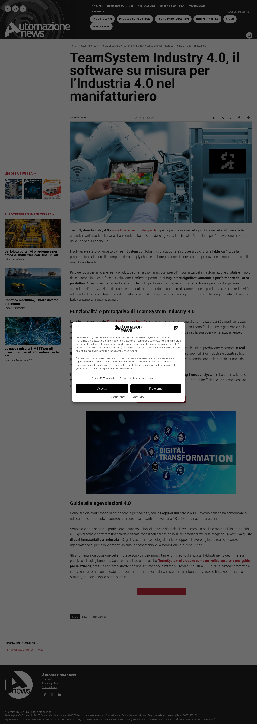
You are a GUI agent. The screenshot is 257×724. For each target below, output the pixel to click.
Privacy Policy (137, 397)
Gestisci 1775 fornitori (102, 378)
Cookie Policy (118, 397)
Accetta (102, 388)
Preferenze (156, 388)
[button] (176, 328)
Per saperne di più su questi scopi (136, 378)
